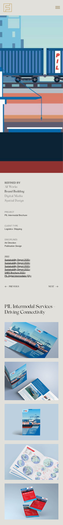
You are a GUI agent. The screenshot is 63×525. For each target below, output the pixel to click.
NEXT (51, 286)
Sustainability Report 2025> (17, 260)
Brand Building (14, 191)
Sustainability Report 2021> (17, 269)
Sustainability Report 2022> (17, 266)
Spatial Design (14, 200)
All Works (11, 187)
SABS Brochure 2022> (15, 272)
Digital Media (14, 196)
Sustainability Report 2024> (17, 263)
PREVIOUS (14, 286)
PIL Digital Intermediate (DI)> (18, 276)
